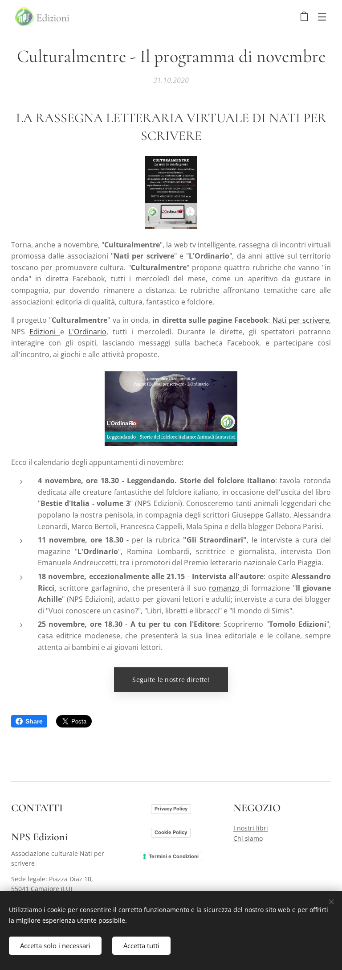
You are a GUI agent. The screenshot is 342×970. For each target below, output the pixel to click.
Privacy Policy (171, 809)
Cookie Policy (171, 832)
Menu (322, 16)
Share (34, 721)
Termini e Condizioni (174, 856)
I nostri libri (250, 828)
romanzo (225, 588)
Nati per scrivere (301, 320)
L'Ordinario (87, 332)
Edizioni (44, 332)
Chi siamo (248, 838)
